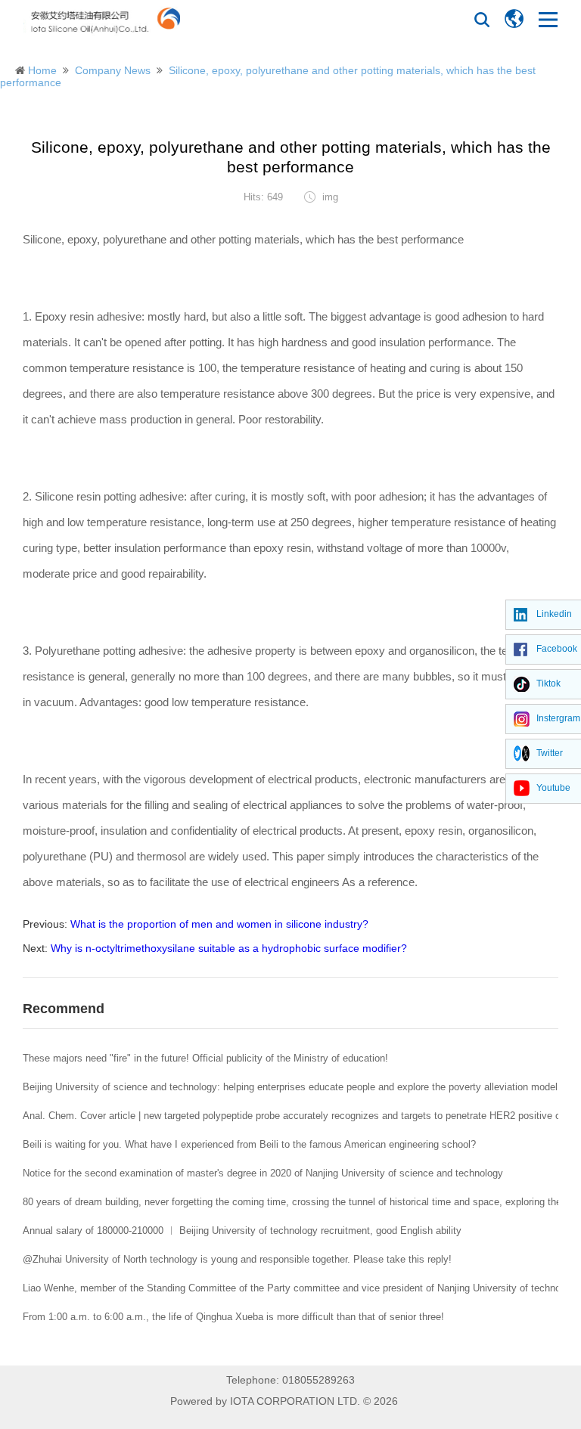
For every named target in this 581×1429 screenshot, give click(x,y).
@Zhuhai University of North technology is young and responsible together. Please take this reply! (237, 1259)
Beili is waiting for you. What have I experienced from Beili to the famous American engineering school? (249, 1144)
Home (42, 70)
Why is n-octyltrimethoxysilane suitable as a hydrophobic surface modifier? (229, 948)
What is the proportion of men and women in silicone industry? (219, 924)
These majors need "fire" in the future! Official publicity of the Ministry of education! (205, 1058)
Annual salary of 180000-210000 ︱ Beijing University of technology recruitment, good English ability (242, 1230)
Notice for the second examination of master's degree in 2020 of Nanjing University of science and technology (263, 1173)
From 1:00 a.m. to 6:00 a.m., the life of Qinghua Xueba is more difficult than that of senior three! (233, 1316)
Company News (113, 70)
